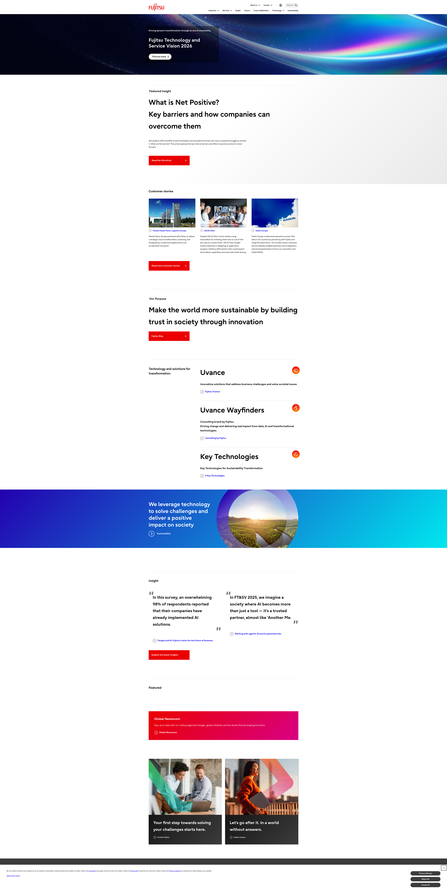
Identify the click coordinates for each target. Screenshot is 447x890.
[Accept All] (92, 871)
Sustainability (293, 11)
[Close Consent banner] (443, 868)
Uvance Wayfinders (261, 11)
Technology (277, 11)
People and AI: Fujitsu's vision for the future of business (185, 640)
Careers (267, 5)
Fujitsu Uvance (212, 391)
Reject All (425, 879)
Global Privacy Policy (13, 876)
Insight (238, 11)
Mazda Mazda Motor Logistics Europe (169, 231)
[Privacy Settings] (175, 871)
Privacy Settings (425, 873)
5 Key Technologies (215, 475)
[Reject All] (134, 871)
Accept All (426, 885)
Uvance (247, 11)
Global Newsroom (168, 732)
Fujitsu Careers (240, 837)
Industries (212, 11)
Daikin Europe (262, 231)
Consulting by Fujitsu (215, 438)
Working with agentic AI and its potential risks (258, 634)
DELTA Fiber (209, 231)
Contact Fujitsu (163, 837)
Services (226, 11)
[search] (296, 5)
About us (253, 5)
